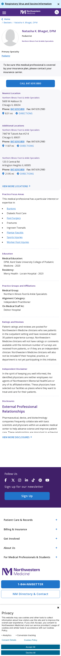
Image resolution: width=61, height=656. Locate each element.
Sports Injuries (15, 237)
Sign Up (27, 496)
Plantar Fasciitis (15, 232)
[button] (4, 12)
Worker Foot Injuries (18, 242)
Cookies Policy (30, 640)
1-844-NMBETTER (30, 584)
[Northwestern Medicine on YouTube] (48, 480)
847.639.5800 (17, 109)
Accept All (30, 647)
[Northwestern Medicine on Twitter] (14, 480)
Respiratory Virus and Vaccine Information (28, 3)
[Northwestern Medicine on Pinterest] (42, 480)
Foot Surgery (14, 218)
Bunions (11, 208)
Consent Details (9, 640)
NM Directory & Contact (30, 594)
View (5, 186)
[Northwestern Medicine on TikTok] (35, 480)
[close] (58, 4)
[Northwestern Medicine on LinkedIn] (28, 480)
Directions (25, 113)
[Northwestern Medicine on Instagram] (21, 480)
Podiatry (6, 55)
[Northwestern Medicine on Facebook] (8, 480)
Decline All (30, 652)
